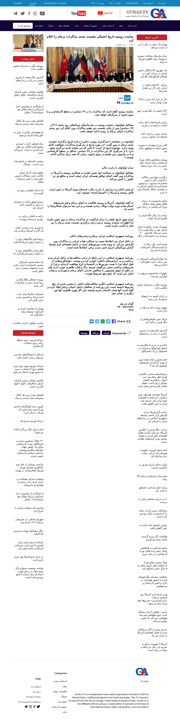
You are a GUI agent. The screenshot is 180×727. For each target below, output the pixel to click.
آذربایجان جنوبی (108, 26)
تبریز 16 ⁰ (97, 3)
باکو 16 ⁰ (115, 3)
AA (127, 98)
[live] (105, 13)
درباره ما (162, 3)
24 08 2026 (132, 3)
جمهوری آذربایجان (90, 26)
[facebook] (29, 13)
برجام (96, 332)
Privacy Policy (33, 697)
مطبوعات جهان (64, 26)
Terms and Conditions (29, 702)
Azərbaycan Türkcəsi (55, 3)
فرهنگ (50, 26)
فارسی (33, 3)
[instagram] (35, 13)
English (18, 3)
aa (121, 98)
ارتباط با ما (148, 3)
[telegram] (15, 13)
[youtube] (78, 13)
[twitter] (23, 13)
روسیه (84, 332)
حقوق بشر (39, 26)
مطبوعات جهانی (60, 691)
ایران (77, 26)
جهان (121, 26)
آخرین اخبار (132, 26)
